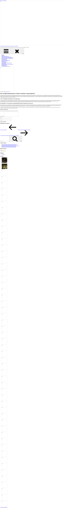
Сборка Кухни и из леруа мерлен (6, 60)
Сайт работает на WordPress (3, 507)
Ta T (9, 91)
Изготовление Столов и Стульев (6, 66)
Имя (1, 117)
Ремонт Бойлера (4, 61)
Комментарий (2, 116)
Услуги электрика (4, 62)
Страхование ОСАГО (4, 65)
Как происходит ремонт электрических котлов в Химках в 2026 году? (10, 145)
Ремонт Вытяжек (4, 63)
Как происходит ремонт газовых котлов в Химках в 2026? (9, 146)
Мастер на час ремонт (4, 59)
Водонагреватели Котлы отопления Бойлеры (7, 64)
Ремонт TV (3, 55)
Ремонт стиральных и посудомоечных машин (7, 57)
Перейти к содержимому (3, 0)
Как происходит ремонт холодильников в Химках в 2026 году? (9, 144)
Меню (23, 53)
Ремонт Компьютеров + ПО (5, 56)
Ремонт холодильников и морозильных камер (7, 58)
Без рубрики (3, 154)
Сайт (1, 120)
